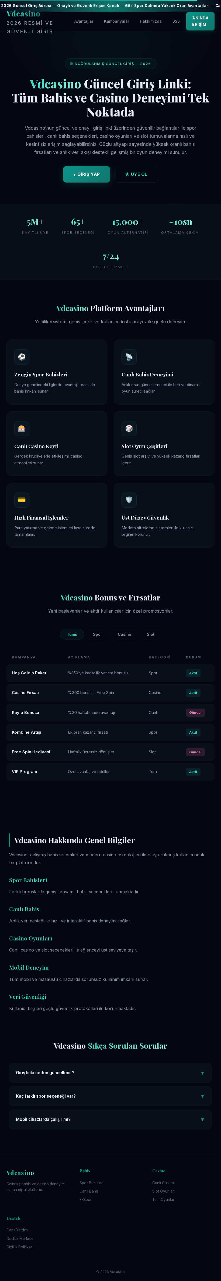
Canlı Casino (163, 1183)
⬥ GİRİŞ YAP (86, 174)
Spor (97, 634)
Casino (124, 634)
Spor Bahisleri (91, 1183)
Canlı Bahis (89, 1191)
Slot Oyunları (163, 1191)
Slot (150, 634)
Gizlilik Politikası (19, 1247)
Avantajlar (83, 21)
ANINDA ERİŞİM (200, 21)
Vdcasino (29, 21)
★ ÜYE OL (136, 174)
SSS (176, 21)
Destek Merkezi (19, 1239)
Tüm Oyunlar (163, 1199)
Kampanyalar (116, 21)
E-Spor (86, 1199)
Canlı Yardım (17, 1230)
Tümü (72, 634)
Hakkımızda (151, 21)
